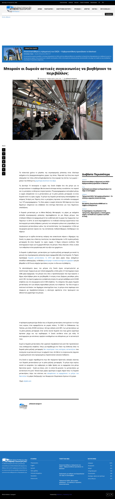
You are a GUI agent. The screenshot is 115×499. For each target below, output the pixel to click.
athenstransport (71, 78)
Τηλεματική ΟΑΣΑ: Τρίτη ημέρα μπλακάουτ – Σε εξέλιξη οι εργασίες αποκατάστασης (97, 197)
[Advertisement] (57, 31)
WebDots (59, 494)
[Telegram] (3, 165)
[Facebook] (99, 2)
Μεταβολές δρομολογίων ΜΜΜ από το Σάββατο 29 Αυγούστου (94, 204)
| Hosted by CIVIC (67, 494)
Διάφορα (84, 179)
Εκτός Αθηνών (6, 17)
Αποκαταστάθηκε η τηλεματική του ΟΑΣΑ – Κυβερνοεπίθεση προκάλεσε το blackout (60, 52)
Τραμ (83, 187)
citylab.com (27, 381)
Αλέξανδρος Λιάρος (29, 53)
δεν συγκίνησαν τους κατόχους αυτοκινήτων (60, 349)
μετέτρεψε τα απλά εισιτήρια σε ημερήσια (59, 260)
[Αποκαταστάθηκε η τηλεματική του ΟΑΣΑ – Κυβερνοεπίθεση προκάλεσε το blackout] (13, 54)
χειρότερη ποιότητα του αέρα (45, 181)
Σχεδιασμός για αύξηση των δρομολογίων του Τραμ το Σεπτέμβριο (96, 190)
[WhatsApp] (3, 157)
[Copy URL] (3, 173)
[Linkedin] (3, 161)
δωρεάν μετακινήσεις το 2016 (40, 258)
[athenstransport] (23, 406)
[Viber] (3, 169)
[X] (102, 2)
